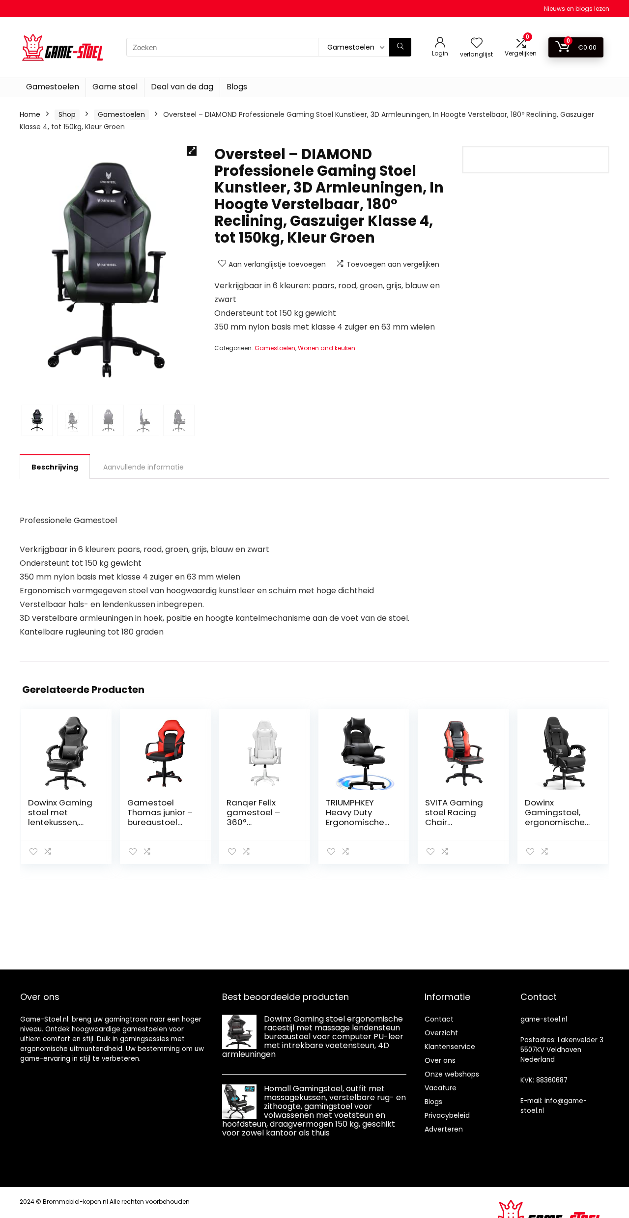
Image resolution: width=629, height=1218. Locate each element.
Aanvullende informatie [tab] (143, 467)
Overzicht (441, 1033)
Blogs (237, 86)
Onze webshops (452, 1074)
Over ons (440, 1060)
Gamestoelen (52, 86)
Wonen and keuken (326, 348)
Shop (67, 114)
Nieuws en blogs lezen (576, 8)
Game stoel (115, 86)
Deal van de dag (182, 86)
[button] (192, 151)
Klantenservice (450, 1047)
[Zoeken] (400, 47)
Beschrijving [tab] (54, 467)
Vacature (441, 1088)
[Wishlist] (477, 43)
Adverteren (444, 1129)
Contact (439, 1019)
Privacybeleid (447, 1115)
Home (30, 114)
